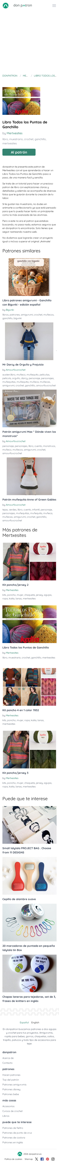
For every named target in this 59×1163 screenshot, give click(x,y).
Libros (5, 1115)
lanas (19, 598)
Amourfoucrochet (15, 369)
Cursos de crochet (12, 1111)
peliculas (44, 374)
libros (5, 314)
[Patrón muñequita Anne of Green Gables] (29, 476)
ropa (5, 598)
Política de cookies (13, 1159)
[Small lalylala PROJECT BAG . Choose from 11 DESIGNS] (29, 825)
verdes (12, 509)
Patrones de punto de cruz (17, 1132)
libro (5, 139)
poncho (11, 594)
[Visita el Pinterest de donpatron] (47, 1159)
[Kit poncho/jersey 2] (29, 561)
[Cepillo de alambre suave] (29, 876)
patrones (15, 314)
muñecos (48, 314)
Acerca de (8, 1057)
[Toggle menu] (54, 5)
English (35, 1022)
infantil (36, 509)
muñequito (33, 374)
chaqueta (29, 594)
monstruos (49, 445)
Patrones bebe (10, 1094)
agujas (48, 594)
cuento (38, 445)
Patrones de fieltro (12, 1127)
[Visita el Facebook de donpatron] (42, 1159)
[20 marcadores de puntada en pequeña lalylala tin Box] (29, 922)
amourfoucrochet (46, 385)
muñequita (23, 381)
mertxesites (9, 143)
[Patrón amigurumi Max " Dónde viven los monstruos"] (29, 408)
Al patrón (19, 152)
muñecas (45, 381)
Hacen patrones (11, 1074)
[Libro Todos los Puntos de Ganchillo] (29, 624)
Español (24, 1022)
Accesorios (8, 1106)
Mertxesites (14, 133)
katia (12, 598)
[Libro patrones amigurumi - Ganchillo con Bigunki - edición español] (29, 277)
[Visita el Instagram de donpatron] (52, 1159)
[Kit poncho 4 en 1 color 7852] (29, 687)
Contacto (7, 1062)
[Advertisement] (29, 42)
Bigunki (10, 309)
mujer (20, 594)
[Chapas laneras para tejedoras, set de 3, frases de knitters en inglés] (29, 973)
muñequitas (9, 381)
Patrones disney (11, 1089)
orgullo (16, 378)
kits (4, 594)
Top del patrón (10, 1079)
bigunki (18, 318)
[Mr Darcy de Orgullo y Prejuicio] (29, 341)
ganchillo (40, 139)
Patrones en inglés (12, 1142)
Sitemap (29, 1159)
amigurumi (27, 314)
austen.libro (8, 374)
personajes (47, 378)
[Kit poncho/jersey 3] (29, 749)
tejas (5, 509)
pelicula (6, 378)
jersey (39, 594)
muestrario (16, 139)
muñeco (21, 374)
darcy (24, 378)
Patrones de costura (13, 1137)
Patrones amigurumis (14, 1084)
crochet (28, 139)
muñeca (34, 381)
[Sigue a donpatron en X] (36, 1159)
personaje (34, 378)
